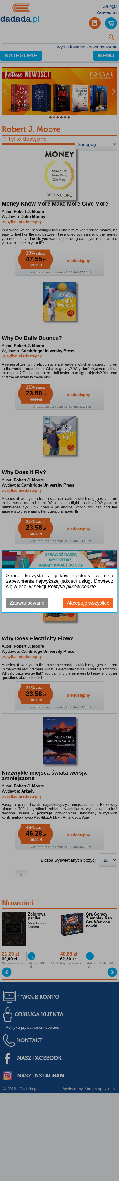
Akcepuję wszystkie (88, 603)
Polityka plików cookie (72, 586)
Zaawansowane (27, 603)
